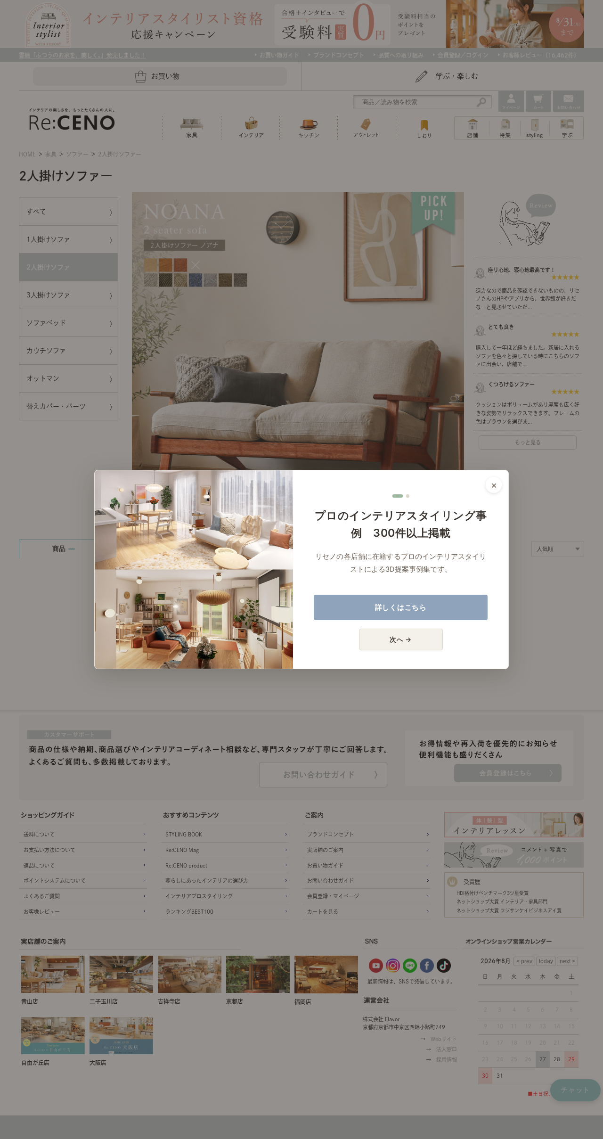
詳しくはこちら (401, 607)
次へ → (401, 639)
